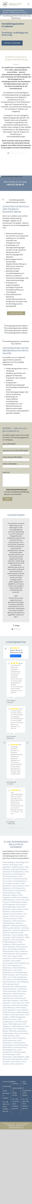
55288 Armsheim (18, 867)
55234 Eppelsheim (9, 907)
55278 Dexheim (8, 890)
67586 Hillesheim (9, 954)
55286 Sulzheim (8, 1033)
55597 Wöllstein (18, 1057)
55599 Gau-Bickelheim (19, 926)
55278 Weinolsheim (20, 1047)
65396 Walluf (7, 1047)
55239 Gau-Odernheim (21, 930)
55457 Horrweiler (18, 958)
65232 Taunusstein (21, 1033)
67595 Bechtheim (18, 874)
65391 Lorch (7, 977)
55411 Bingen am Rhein (11, 883)
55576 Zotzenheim (17, 1064)
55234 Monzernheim (10, 989)
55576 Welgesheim (9, 1050)
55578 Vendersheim (10, 1040)
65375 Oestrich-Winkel (20, 1005)
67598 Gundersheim (10, 942)
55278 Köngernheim (20, 972)
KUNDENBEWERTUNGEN (16, 1127)
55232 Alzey (13, 865)
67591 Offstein (21, 1008)
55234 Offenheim (9, 1008)
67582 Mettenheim (9, 982)
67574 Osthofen (22, 1010)
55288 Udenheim (9, 1036)
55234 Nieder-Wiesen (10, 996)
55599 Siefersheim (14, 1024)
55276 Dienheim (20, 890)
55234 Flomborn (16, 914)
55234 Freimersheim (10, 918)
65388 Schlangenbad (17, 1017)
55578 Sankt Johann (17, 1015)
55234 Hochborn (22, 954)
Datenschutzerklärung (21, 492)
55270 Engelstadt (9, 904)
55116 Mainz (7, 979)
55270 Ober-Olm (18, 1003)
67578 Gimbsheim (17, 937)
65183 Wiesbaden (9, 1054)
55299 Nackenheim (9, 991)
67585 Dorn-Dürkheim (20, 897)
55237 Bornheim (18, 886)
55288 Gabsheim (9, 923)
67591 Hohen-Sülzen (10, 956)
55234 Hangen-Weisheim (16, 949)
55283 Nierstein (20, 998)
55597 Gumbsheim (17, 940)
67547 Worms (16, 1061)
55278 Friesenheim (19, 921)
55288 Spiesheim (18, 1026)
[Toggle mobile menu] (28, 4)
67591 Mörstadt (8, 984)
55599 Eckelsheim (9, 900)
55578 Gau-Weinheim (10, 933)
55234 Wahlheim (19, 1043)
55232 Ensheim (21, 904)
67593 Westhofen (19, 1052)
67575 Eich (20, 900)
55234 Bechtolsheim (10, 876)
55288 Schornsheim (10, 1019)
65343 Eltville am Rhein (19, 902)
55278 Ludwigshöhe (19, 977)
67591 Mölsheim (23, 982)
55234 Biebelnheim (20, 881)
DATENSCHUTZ (20, 1125)
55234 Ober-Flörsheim (11, 1001)
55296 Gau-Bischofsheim (11, 928)
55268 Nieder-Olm (18, 993)
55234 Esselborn (17, 909)
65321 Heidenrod (21, 951)
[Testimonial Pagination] (12, 629)
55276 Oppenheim (9, 1010)
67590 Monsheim (20, 986)
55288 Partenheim (9, 1012)
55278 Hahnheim (9, 947)
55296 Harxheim (8, 951)
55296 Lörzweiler (9, 975)
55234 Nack (22, 989)
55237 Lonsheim (21, 975)
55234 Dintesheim (9, 893)
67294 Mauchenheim (19, 979)
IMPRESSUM (11, 1125)
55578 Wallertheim (21, 1045)
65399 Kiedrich (8, 970)
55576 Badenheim (17, 872)
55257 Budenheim (18, 888)
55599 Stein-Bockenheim (18, 1031)
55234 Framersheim (17, 916)
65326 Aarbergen (9, 862)
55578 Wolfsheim (17, 1059)
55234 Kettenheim (19, 968)
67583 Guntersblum (18, 944)
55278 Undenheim (19, 1038)
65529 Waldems (8, 1045)
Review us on (15, 656)
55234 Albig (20, 862)
